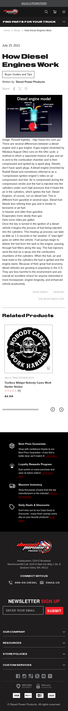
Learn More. (51, 456)
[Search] (46, 12)
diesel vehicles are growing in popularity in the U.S (32, 267)
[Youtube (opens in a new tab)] (44, 676)
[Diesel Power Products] (11, 12)
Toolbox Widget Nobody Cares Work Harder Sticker (28, 384)
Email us (53, 582)
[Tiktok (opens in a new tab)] (31, 676)
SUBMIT (54, 610)
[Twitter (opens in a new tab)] (20, 89)
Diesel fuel (56, 199)
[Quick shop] (48, 368)
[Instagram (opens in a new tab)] (24, 676)
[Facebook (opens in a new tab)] (14, 89)
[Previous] (52, 409)
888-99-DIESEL (26, 582)
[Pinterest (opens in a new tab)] (26, 89)
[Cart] (55, 11)
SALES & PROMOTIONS (34, 3)
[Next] (61, 409)
